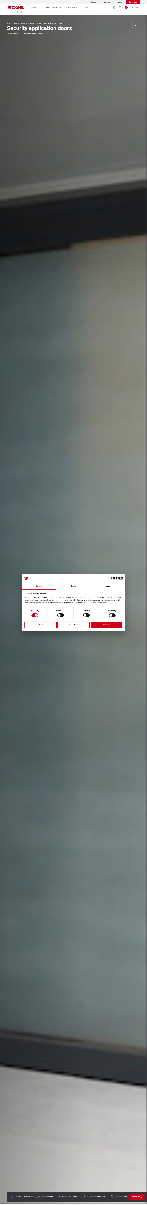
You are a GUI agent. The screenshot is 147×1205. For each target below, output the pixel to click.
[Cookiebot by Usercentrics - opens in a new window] (113, 578)
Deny (40, 625)
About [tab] (107, 586)
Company (85, 7)
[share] (136, 25)
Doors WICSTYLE (28, 23)
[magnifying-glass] (120, 7)
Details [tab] (73, 586)
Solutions (46, 7)
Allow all (106, 625)
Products (34, 7)
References (57, 7)
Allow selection (73, 625)
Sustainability (71, 7)
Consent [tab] (39, 586)
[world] (114, 7)
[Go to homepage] (16, 9)
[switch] (60, 615)
